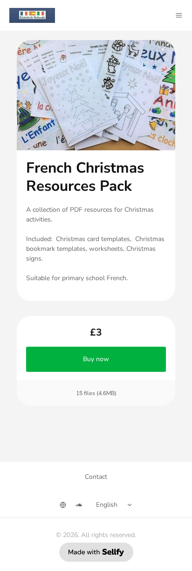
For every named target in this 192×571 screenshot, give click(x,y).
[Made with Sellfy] (96, 552)
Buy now (96, 359)
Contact (96, 476)
